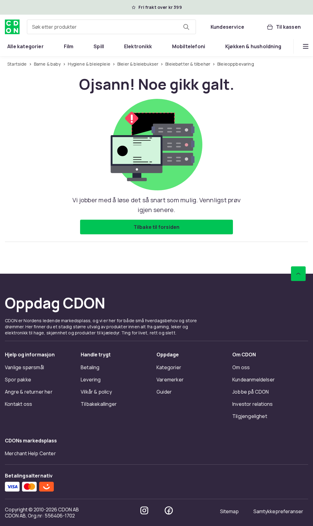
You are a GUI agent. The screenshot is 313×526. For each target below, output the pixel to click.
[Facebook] (169, 510)
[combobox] (111, 27)
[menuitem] (25, 46)
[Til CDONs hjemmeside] (12, 27)
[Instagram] (144, 510)
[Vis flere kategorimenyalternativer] (305, 46)
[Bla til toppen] (298, 273)
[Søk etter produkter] (186, 27)
